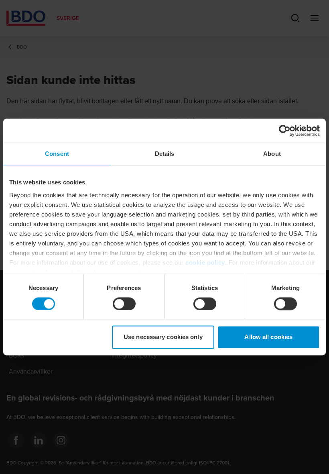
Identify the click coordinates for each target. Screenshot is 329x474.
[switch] (124, 303)
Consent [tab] (57, 153)
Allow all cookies (268, 337)
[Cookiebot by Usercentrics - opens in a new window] (285, 131)
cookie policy (205, 262)
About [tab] (272, 153)
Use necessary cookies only (163, 337)
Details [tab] (165, 153)
